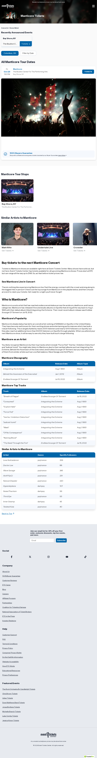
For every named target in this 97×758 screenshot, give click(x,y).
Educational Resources (11, 671)
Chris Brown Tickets (9, 694)
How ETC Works (8, 666)
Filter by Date (28, 53)
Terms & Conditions (9, 644)
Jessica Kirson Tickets (10, 720)
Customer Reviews (9, 580)
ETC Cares (6, 585)
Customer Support (9, 635)
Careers (5, 594)
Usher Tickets (7, 698)
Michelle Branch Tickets (11, 711)
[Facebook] (11, 557)
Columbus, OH (10, 53)
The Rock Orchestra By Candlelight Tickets (18, 689)
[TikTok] (85, 557)
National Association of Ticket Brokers (16, 612)
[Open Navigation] (93, 6)
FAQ (4, 639)
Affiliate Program (9, 598)
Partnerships (7, 603)
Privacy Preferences (10, 675)
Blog (4, 589)
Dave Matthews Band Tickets (13, 703)
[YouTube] (67, 557)
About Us (5, 571)
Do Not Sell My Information (12, 657)
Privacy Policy (7, 648)
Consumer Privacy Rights (11, 653)
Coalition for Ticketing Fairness (14, 607)
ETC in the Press (8, 616)
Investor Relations (9, 621)
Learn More (61, 155)
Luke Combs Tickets (10, 716)
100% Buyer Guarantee (11, 576)
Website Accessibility (10, 662)
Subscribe (61, 540)
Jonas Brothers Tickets (11, 707)
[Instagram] (48, 557)
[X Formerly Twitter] (30, 557)
